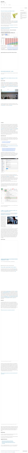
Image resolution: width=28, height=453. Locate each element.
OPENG (13, 297)
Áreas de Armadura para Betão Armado (8, 11)
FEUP (4, 82)
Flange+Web (7, 297)
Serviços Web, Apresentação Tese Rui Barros (8, 267)
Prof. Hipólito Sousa (11, 85)
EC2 (6, 17)
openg (17, 205)
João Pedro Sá (10, 83)
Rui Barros (11, 129)
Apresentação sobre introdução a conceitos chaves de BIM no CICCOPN (23, 18)
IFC (15, 205)
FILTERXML (7, 176)
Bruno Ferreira (3, 105)
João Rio (2, 1)
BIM (4, 205)
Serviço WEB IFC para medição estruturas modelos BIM (9, 78)
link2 (15, 175)
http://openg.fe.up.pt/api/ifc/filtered (6, 141)
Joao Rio (12, 71)
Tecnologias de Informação (7, 205)
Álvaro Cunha (4, 292)
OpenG (3, 128)
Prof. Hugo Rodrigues (7, 214)
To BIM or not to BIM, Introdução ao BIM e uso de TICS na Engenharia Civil (9, 211)
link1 (13, 175)
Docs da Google (15, 21)
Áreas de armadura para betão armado (5, 71)
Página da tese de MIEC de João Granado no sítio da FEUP (8, 442)
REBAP (3, 16)
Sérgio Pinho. (10, 105)
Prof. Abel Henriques (4, 86)
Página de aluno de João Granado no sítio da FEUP (7, 441)
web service (2, 206)
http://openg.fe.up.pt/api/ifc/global (6, 142)
